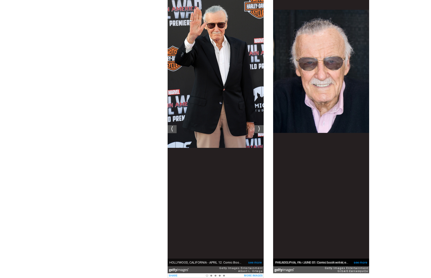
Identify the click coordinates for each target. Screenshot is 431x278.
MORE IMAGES (253, 275)
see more (255, 262)
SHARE (173, 275)
